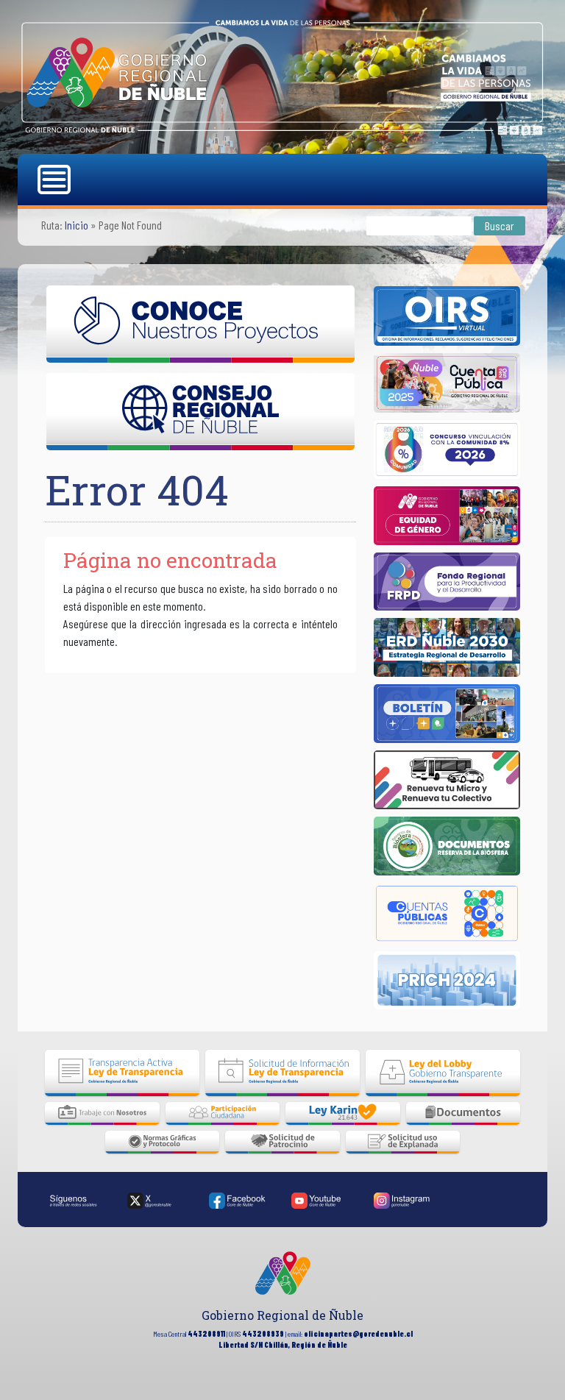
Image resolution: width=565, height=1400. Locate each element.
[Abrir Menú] (55, 179)
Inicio (76, 225)
